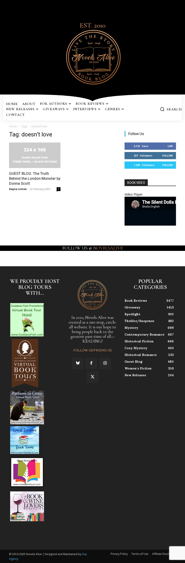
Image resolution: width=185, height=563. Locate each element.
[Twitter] (92, 377)
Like (170, 146)
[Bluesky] (77, 363)
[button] (171, 109)
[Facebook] (91, 363)
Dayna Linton (18, 189)
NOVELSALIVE (108, 248)
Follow (167, 155)
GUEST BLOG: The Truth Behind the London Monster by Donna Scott (34, 178)
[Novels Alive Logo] (92, 56)
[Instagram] (105, 363)
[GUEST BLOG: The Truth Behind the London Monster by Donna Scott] (34, 155)
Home (13, 126)
